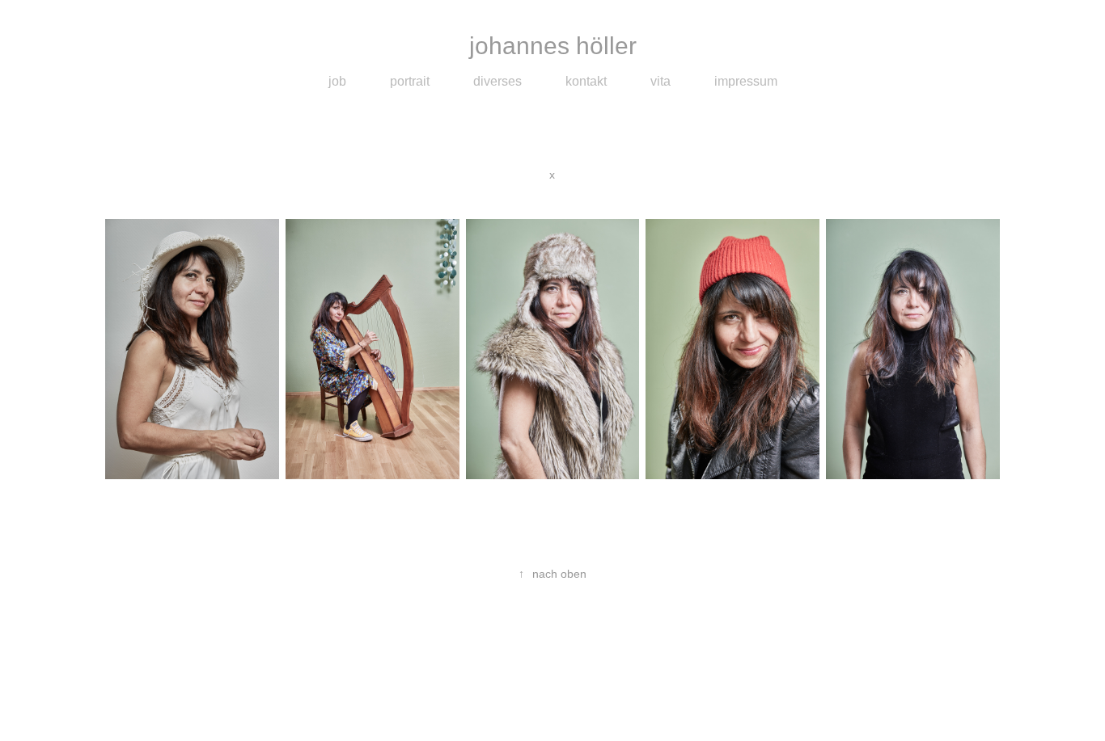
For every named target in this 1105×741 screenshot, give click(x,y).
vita (660, 81)
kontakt (586, 81)
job (337, 81)
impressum (745, 81)
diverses (497, 81)
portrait (410, 81)
